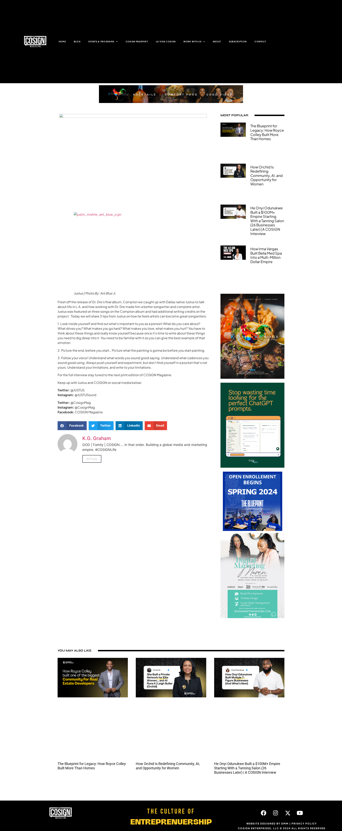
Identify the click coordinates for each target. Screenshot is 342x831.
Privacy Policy (304, 823)
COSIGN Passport (137, 41)
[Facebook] (263, 813)
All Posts (91, 459)
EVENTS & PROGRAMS (101, 41)
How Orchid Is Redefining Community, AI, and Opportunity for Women (266, 175)
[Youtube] (299, 813)
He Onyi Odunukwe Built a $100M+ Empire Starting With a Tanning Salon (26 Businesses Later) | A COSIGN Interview (267, 221)
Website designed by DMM (267, 823)
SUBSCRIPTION (238, 41)
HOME (62, 41)
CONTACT (260, 41)
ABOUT (217, 41)
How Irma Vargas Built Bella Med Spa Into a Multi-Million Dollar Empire (266, 255)
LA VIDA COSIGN (166, 41)
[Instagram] (275, 813)
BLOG (77, 41)
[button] (72, 425)
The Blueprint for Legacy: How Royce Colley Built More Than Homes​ (267, 132)
